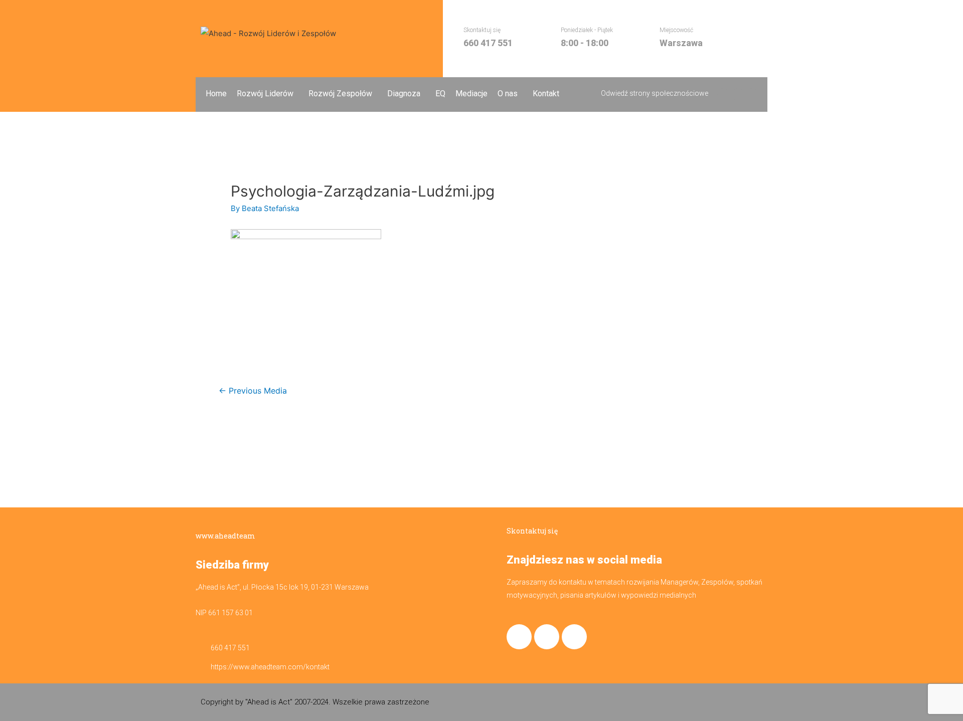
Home (216, 93)
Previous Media (253, 391)
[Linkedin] (574, 636)
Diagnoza (403, 93)
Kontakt (546, 93)
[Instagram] (546, 636)
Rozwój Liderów (265, 93)
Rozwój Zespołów (340, 93)
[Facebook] (519, 636)
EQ (440, 93)
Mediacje (471, 93)
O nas (508, 93)
